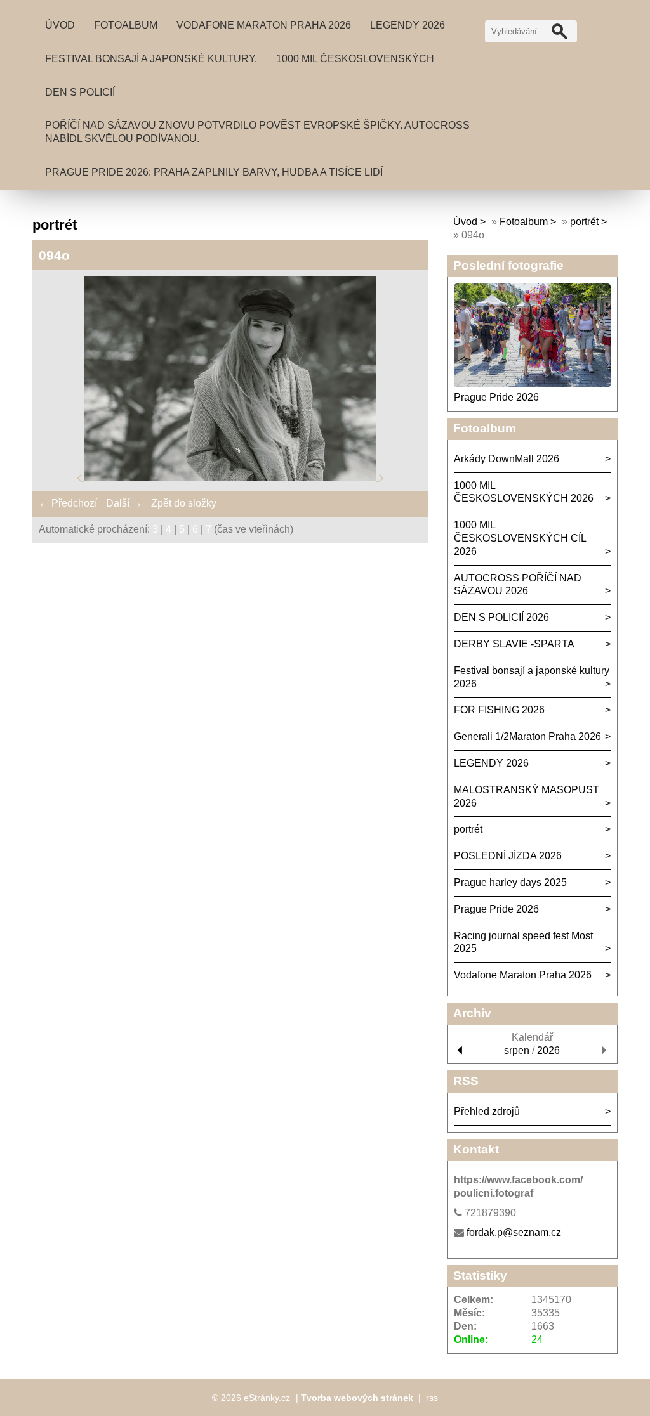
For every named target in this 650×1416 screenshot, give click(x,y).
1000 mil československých (355, 58)
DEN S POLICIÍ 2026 (501, 617)
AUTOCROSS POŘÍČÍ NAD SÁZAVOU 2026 (517, 585)
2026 (548, 1050)
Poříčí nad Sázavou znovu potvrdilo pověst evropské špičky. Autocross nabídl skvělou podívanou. (257, 132)
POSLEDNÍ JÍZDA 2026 (508, 855)
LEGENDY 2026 (407, 25)
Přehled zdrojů (487, 1111)
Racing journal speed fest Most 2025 (523, 942)
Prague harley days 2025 (510, 882)
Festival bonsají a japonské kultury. (151, 58)
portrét (584, 221)
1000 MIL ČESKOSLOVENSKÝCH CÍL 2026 (520, 538)
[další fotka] (381, 477)
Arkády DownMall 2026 (506, 458)
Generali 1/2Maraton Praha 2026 (527, 736)
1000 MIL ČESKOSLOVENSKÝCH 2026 (524, 492)
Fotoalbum (125, 25)
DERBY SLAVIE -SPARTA (514, 644)
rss (432, 1398)
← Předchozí (68, 503)
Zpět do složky (183, 503)
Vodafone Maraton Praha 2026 (263, 25)
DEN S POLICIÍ (80, 92)
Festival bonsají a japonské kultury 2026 (531, 677)
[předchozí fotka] (80, 477)
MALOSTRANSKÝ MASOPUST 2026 (526, 796)
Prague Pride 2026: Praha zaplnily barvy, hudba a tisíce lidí (214, 172)
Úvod (60, 25)
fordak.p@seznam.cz (514, 1232)
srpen (516, 1050)
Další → (124, 503)
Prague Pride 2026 (496, 397)
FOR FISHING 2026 (499, 710)
